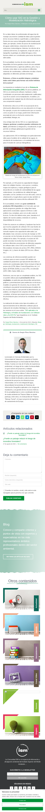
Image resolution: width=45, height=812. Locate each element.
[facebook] (11, 788)
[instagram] (20, 788)
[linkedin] (29, 788)
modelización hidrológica (27, 324)
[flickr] (33, 788)
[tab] (22, 332)
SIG (36, 324)
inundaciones (16, 324)
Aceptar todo (22, 800)
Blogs (39, 322)
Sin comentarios (22, 444)
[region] (22, 800)
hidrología (8, 324)
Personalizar (22, 804)
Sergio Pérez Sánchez (13, 23)
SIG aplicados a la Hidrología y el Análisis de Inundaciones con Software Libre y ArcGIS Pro (21, 312)
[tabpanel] (22, 369)
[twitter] (16, 788)
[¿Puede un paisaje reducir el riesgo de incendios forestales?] (22, 433)
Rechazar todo (22, 808)
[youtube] (24, 788)
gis (4, 324)
